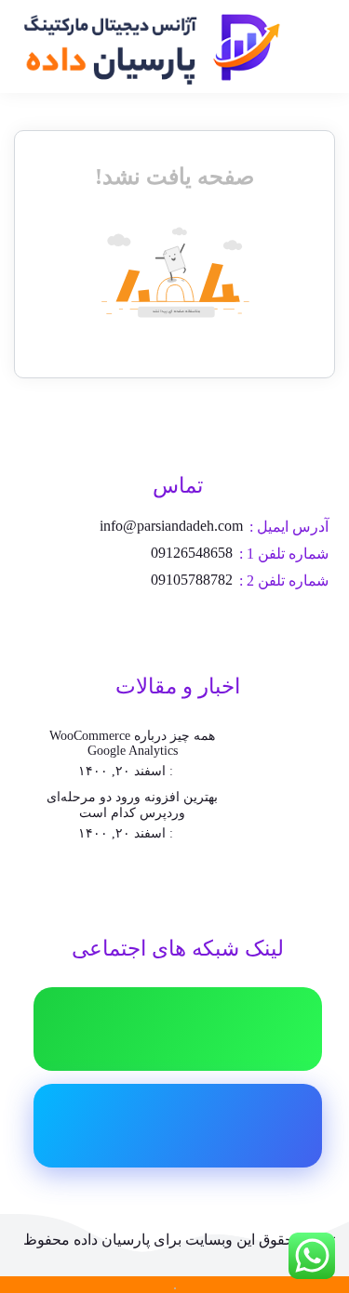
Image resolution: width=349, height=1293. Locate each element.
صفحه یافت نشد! (174, 177)
